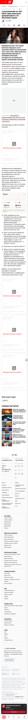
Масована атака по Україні (10, 543)
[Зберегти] (24, 25)
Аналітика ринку (8, 621)
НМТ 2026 (6, 609)
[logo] (9, 2)
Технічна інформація (20, 491)
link (15, 466)
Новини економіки (9, 571)
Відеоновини (7, 524)
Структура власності (19, 498)
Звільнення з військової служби (12, 554)
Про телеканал (5, 490)
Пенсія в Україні (8, 583)
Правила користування (7, 497)
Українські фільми (8, 592)
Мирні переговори (8, 539)
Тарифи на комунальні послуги (12, 579)
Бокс (5, 632)
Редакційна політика (6, 487)
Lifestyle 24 (4, 6)
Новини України (8, 520)
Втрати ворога (7, 547)
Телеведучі (4, 492)
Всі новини (7, 516)
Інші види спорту (8, 640)
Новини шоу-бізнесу (13, 6)
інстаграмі (5, 68)
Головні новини (8, 517)
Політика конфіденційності (6, 501)
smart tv (6, 674)
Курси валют (7, 575)
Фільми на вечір (8, 594)
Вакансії (17, 496)
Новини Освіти (8, 603)
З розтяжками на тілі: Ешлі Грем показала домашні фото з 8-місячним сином (22, 6)
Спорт (6, 630)
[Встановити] (14, 709)
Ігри (16, 505)
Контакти (17, 493)
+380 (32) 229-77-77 (10, 695)
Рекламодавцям (5, 495)
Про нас (4, 482)
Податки (6, 581)
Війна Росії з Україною (10, 533)
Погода (6, 528)
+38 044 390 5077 (19, 460)
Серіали (6, 598)
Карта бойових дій (8, 537)
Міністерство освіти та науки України (13, 605)
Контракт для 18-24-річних (10, 560)
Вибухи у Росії (7, 545)
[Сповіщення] (26, 2)
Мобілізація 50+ (8, 556)
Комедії (6, 596)
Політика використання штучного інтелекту (7, 504)
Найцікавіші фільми (9, 590)
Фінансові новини (8, 577)
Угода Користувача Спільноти (19, 486)
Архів (16, 501)
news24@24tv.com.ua (7, 460)
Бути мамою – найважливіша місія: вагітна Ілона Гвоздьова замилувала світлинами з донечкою (13, 118)
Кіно (5, 588)
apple (16, 670)
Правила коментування (20, 488)
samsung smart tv (16, 674)
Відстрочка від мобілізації (10, 562)
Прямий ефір (7, 522)
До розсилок (9, 660)
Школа (6, 607)
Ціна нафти (7, 573)
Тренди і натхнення (9, 625)
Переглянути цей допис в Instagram (12, 148)
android (6, 670)
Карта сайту (18, 503)
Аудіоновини (7, 526)
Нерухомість (8, 619)
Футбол (6, 634)
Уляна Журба (8, 20)
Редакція (4, 485)
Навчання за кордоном (10, 614)
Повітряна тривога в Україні (11, 541)
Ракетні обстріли (8, 535)
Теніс (5, 636)
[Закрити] (25, 706)
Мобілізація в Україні (10, 552)
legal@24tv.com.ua (19, 696)
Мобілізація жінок (8, 558)
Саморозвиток (7, 611)
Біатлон (6, 638)
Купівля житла (7, 623)
